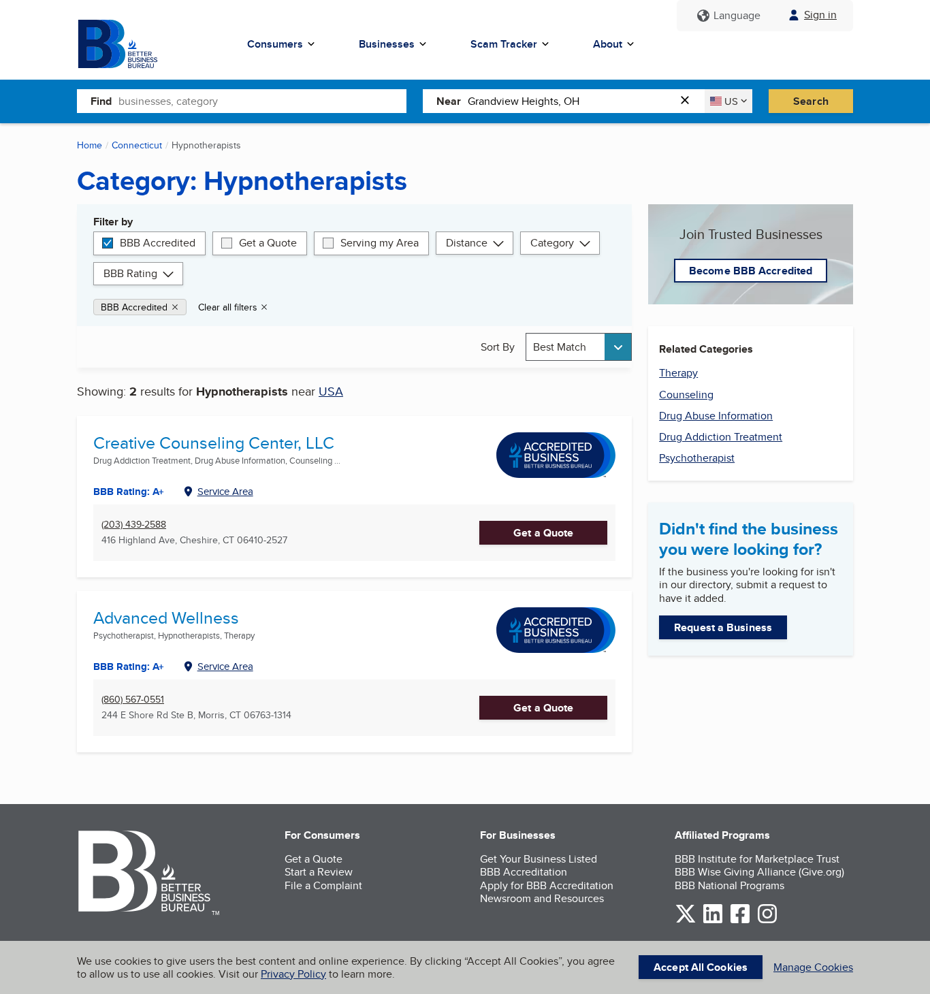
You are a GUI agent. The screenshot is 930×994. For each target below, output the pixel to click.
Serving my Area (379, 242)
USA (331, 391)
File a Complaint (323, 885)
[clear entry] (689, 101)
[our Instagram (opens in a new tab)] (767, 921)
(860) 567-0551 (132, 699)
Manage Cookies (813, 967)
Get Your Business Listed (538, 859)
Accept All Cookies (701, 967)
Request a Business (723, 627)
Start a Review (319, 872)
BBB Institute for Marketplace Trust (757, 859)
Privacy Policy (293, 974)
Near (448, 101)
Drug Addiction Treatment (720, 437)
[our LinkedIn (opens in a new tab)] (713, 921)
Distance (466, 243)
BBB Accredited (157, 242)
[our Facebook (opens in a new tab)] (740, 921)
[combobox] (262, 101)
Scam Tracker (503, 44)
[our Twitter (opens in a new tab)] (685, 921)
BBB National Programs (729, 885)
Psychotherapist (697, 458)
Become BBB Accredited (750, 270)
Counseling (686, 394)
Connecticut (137, 145)
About (607, 44)
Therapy (678, 373)
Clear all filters (227, 307)
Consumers (275, 44)
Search (811, 101)
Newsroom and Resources (542, 898)
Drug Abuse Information (716, 415)
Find (101, 101)
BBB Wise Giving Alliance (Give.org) (759, 872)
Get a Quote (268, 242)
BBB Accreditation (523, 872)
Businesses (387, 44)
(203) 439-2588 (133, 524)
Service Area (225, 491)
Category (552, 243)
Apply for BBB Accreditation (546, 885)
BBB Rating (130, 273)
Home (89, 145)
